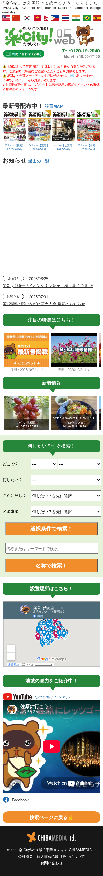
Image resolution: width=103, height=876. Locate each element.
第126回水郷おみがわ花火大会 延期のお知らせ (44, 303)
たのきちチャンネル (52, 697)
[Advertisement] (51, 221)
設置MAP (54, 106)
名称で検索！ (51, 565)
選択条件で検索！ (51, 528)
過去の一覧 (38, 161)
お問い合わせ (51, 862)
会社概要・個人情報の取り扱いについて (51, 856)
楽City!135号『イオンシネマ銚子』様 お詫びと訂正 (48, 285)
